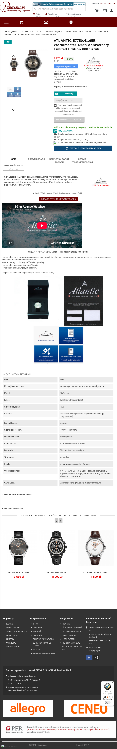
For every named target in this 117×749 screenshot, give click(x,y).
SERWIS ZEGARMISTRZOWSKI (82, 160)
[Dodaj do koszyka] (12, 574)
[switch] (107, 702)
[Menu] (112, 683)
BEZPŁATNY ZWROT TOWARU (59, 160)
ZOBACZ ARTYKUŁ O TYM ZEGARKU (58, 199)
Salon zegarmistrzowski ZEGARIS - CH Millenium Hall (38, 670)
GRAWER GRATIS (36, 159)
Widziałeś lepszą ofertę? (13, 167)
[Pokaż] (19, 574)
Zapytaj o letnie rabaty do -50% (83, 148)
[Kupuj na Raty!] (65, 93)
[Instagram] (96, 657)
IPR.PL (87, 745)
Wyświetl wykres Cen (65, 66)
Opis (13, 159)
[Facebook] (89, 657)
